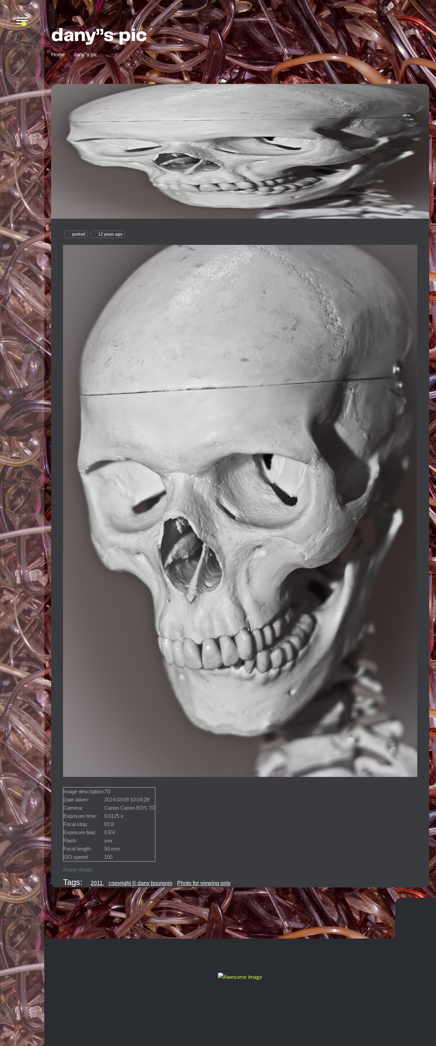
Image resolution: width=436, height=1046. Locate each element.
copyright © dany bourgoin (140, 883)
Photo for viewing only (204, 883)
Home (58, 54)
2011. (97, 883)
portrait (78, 234)
